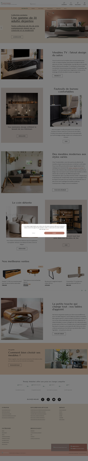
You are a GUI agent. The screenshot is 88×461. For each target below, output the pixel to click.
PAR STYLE (58, 8)
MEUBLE (33, 8)
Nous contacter (78, 4)
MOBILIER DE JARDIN (6, 438)
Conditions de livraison (36, 432)
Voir (66, 141)
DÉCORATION (50, 8)
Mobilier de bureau (6, 436)
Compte (70, 4)
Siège (3, 434)
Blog (65, 8)
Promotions (4, 444)
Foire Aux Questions (35, 438)
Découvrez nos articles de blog (38, 419)
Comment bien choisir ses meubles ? (38, 413)
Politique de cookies (6, 413)
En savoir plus (15, 365)
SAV (31, 434)
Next (85, 290)
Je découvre (17, 37)
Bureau (60, 413)
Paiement (32, 430)
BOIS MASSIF (40, 8)
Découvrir (22, 136)
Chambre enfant (5, 442)
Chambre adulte (5, 440)
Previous (82, 290)
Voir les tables (59, 333)
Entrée (60, 415)
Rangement (4, 432)
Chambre (61, 417)
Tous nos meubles (60, 190)
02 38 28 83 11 (64, 4)
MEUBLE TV (57, 75)
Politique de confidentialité (8, 417)
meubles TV (76, 168)
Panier (84, 4)
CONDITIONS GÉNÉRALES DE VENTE (9, 415)
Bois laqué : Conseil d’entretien (38, 417)
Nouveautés (25, 8)
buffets (81, 168)
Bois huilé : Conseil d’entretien (37, 415)
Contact (32, 436)
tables (70, 168)
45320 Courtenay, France (78, 448)
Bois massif (61, 419)
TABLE (3, 430)
